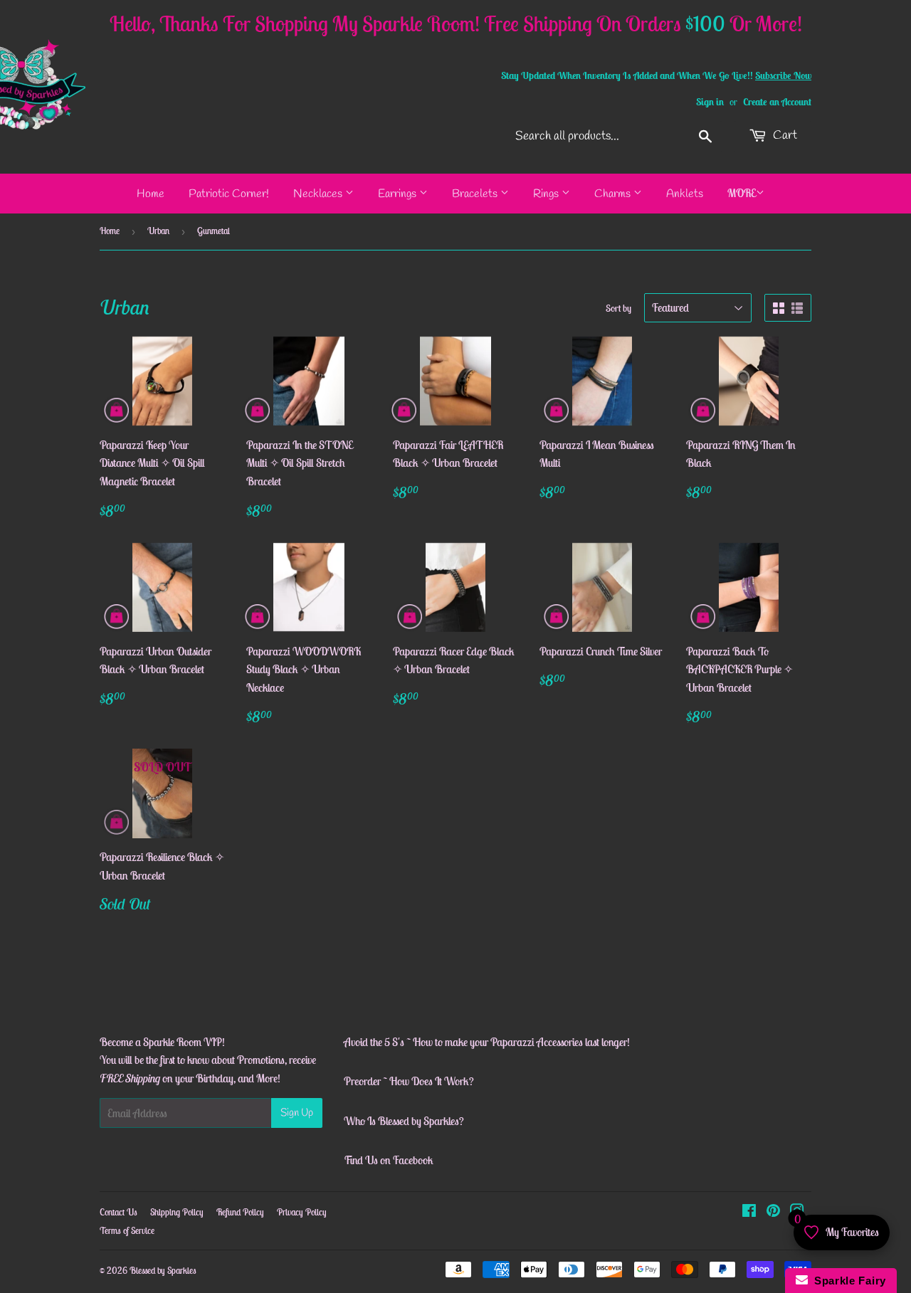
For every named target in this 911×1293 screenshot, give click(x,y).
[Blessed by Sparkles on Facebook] (749, 1212)
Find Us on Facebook (388, 1160)
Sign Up (296, 1113)
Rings (547, 193)
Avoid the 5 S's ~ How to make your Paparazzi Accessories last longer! (487, 1042)
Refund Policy (240, 1212)
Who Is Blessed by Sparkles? (404, 1121)
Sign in (710, 101)
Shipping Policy (177, 1212)
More (741, 193)
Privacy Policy (302, 1212)
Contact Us (118, 1212)
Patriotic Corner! (229, 193)
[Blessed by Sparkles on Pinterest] (773, 1212)
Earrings (398, 193)
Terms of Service (127, 1231)
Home (150, 193)
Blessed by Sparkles (163, 1271)
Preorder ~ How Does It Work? (409, 1081)
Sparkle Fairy (847, 1280)
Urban (158, 231)
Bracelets (476, 193)
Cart (783, 135)
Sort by (618, 308)
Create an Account (777, 101)
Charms (613, 193)
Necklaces (319, 193)
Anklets (684, 193)
